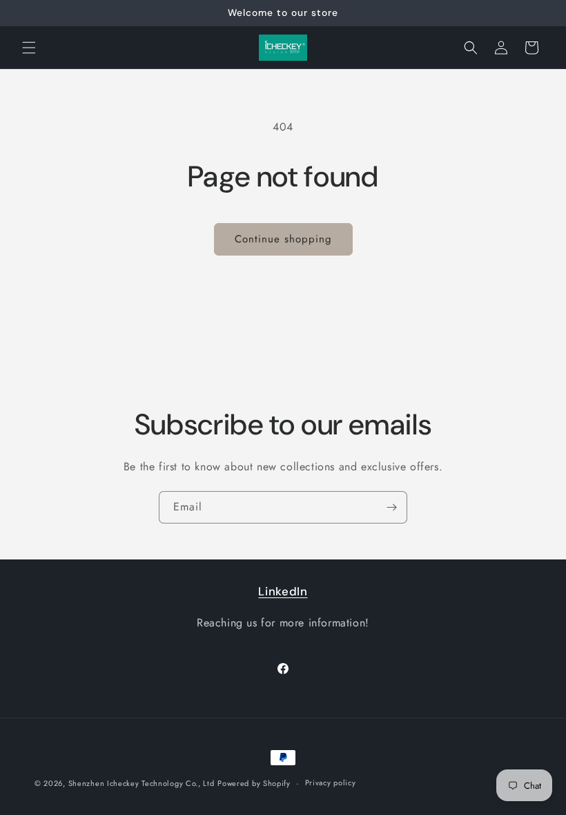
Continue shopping (283, 239)
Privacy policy (330, 782)
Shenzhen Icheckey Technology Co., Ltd (141, 783)
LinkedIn (282, 591)
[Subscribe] (391, 507)
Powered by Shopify (254, 783)
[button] (29, 47)
